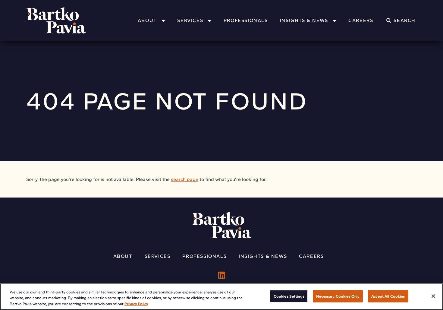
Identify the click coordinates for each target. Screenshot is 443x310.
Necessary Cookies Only (338, 296)
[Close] (433, 296)
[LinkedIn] (221, 275)
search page (184, 179)
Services (190, 20)
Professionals (246, 20)
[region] (221, 296)
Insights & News (304, 20)
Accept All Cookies (388, 296)
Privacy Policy (136, 304)
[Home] (64, 20)
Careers (360, 20)
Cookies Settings (289, 296)
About (147, 20)
